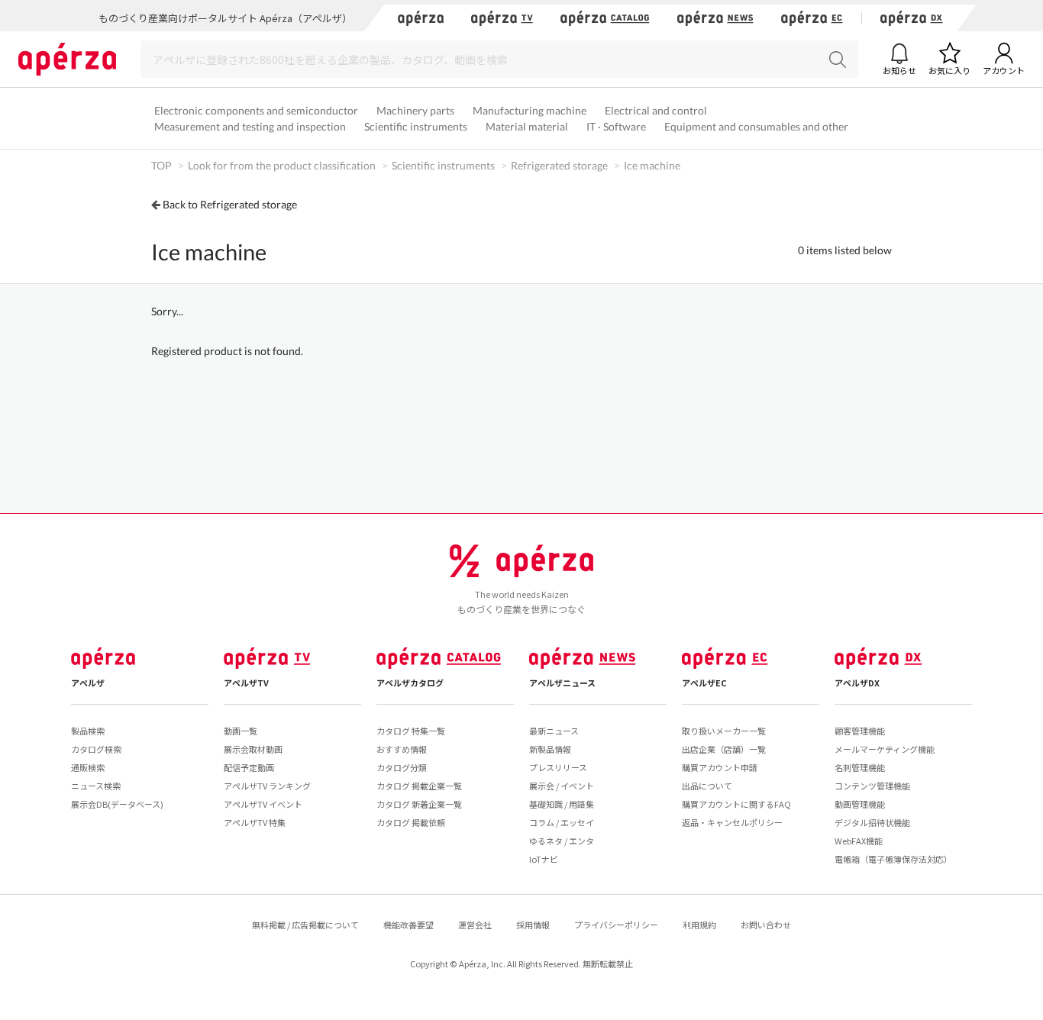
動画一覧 (240, 731)
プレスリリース (558, 767)
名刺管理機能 (860, 767)
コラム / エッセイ (561, 822)
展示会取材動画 (253, 749)
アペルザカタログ (410, 682)
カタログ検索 (96, 749)
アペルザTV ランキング (267, 786)
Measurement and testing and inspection (250, 126)
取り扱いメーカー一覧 (724, 731)
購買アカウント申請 (719, 767)
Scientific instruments (415, 126)
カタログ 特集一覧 (410, 731)
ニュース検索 (96, 786)
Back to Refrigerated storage (230, 204)
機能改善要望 (408, 924)
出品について (707, 786)
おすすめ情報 (401, 749)
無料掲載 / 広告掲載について (305, 924)
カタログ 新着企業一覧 (419, 804)
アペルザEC (704, 682)
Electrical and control (656, 110)
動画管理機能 (860, 804)
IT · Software (616, 126)
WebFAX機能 (859, 840)
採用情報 (533, 924)
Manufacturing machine (529, 110)
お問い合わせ (766, 924)
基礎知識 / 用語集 (561, 804)
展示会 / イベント (561, 786)
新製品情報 (550, 749)
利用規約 (699, 924)
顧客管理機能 (860, 731)
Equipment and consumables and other (756, 126)
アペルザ (88, 682)
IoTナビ (543, 859)
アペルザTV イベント (263, 804)
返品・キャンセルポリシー (732, 822)
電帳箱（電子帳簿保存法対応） (893, 859)
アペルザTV (246, 682)
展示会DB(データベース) (117, 804)
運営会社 (475, 924)
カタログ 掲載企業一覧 (419, 786)
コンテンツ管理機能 (872, 786)
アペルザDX (857, 682)
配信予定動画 (249, 767)
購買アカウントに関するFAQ (736, 804)
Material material (527, 126)
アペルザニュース (562, 682)
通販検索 (88, 767)
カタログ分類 (401, 767)
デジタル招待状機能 (872, 822)
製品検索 (88, 731)
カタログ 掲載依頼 (410, 822)
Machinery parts (415, 110)
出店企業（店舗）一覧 (724, 749)
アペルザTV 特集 (255, 822)
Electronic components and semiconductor (256, 110)
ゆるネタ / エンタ (561, 840)
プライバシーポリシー (616, 924)
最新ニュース (554, 731)
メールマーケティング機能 (885, 749)
